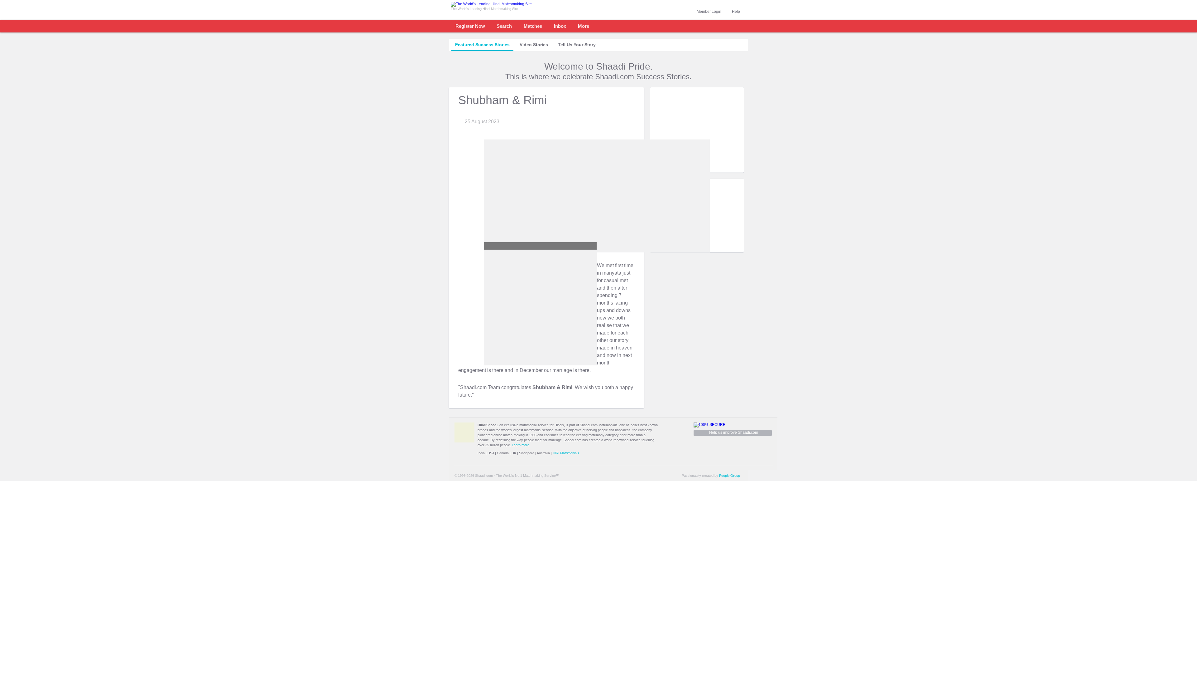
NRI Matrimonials (566, 453)
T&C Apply (732, 167)
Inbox (560, 26)
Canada (503, 453)
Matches (533, 26)
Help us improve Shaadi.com (733, 432)
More (583, 26)
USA (491, 453)
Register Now (470, 26)
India (481, 453)
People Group (729, 475)
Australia (543, 453)
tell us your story (577, 44)
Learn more (520, 445)
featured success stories (482, 44)
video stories (534, 44)
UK (514, 453)
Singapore (526, 453)
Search (504, 26)
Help (736, 11)
